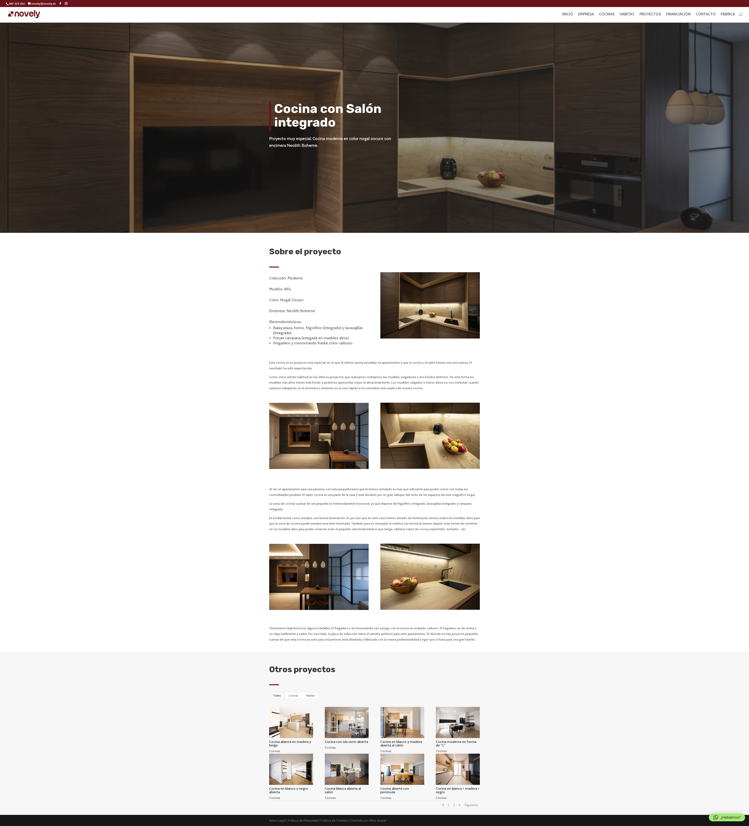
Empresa (586, 14)
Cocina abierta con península (394, 790)
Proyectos (650, 14)
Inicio (567, 14)
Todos (277, 695)
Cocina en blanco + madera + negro (457, 790)
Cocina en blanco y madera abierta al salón (401, 743)
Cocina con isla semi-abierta (346, 742)
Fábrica (728, 14)
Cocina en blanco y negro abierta (288, 790)
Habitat (627, 14)
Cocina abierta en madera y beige (290, 743)
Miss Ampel (378, 820)
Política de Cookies (334, 820)
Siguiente (471, 805)
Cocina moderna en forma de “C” (456, 743)
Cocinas (607, 14)
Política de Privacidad (303, 820)
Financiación (678, 14)
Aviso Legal (277, 820)
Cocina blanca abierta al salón (343, 790)
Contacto (706, 14)
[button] (727, 817)
